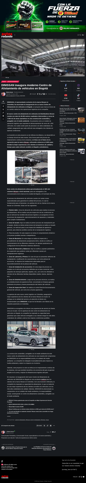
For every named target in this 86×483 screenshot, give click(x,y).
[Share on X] (40, 94)
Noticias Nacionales (13, 81)
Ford (61, 134)
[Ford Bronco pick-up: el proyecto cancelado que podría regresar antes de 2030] (81, 131)
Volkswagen (62, 123)
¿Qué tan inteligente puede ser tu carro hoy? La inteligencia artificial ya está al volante (68, 151)
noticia (43, 379)
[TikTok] (55, 432)
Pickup (61, 124)
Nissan (4, 81)
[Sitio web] (51, 432)
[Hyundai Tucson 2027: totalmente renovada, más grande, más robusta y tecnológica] (81, 110)
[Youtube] (66, 98)
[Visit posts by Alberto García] (3, 94)
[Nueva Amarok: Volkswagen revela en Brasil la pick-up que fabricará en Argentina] (81, 120)
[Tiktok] (78, 98)
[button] (15, 35)
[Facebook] (66, 88)
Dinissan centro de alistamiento (33, 419)
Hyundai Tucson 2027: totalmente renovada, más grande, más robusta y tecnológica (68, 110)
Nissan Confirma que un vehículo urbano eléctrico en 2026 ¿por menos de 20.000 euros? (31, 409)
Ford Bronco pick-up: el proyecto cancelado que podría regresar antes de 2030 (68, 131)
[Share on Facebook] (38, 94)
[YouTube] (53, 432)
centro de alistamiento (20, 419)
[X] (81, 477)
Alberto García (9, 92)
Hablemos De (62, 154)
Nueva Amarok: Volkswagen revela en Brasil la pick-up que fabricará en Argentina (68, 120)
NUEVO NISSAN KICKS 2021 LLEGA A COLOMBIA (21, 404)
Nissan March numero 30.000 (16, 406)
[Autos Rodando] (6, 35)
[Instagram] (78, 88)
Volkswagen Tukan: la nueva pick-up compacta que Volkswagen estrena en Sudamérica (68, 140)
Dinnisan (43, 419)
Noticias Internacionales (69, 113)
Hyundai (61, 113)
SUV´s (75, 113)
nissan (47, 419)
